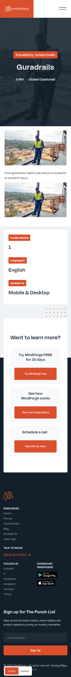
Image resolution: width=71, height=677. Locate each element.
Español (25, 671)
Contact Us (10, 533)
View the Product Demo (35, 412)
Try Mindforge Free (35, 373)
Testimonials (11, 523)
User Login (10, 538)
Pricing (8, 518)
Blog (6, 528)
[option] (25, 671)
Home (7, 513)
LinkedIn (9, 568)
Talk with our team (35, 446)
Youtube (9, 589)
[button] (62, 8)
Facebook (10, 578)
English (12, 671)
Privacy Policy (59, 665)
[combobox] (12, 671)
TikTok (7, 594)
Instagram (10, 583)
